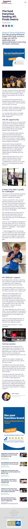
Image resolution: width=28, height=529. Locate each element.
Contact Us (14, 514)
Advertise (14, 515)
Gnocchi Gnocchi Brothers (13, 32)
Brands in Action (6, 22)
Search (14, 510)
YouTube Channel (14, 512)
